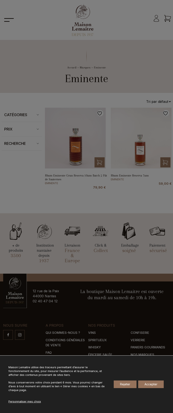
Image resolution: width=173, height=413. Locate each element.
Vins (92, 333)
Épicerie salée (100, 355)
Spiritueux (97, 340)
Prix (8, 129)
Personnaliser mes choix (24, 401)
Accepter (151, 384)
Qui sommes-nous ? (63, 333)
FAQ (49, 353)
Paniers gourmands (148, 347)
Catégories (15, 115)
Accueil (71, 67)
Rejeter (125, 384)
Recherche (15, 143)
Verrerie (138, 340)
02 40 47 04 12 (45, 301)
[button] (100, 162)
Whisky (94, 347)
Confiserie (140, 333)
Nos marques (142, 355)
